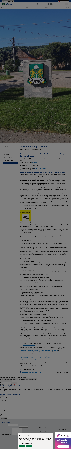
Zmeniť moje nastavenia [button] (38, 446)
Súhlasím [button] (22, 446)
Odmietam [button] (28, 446)
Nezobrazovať (66, 433)
